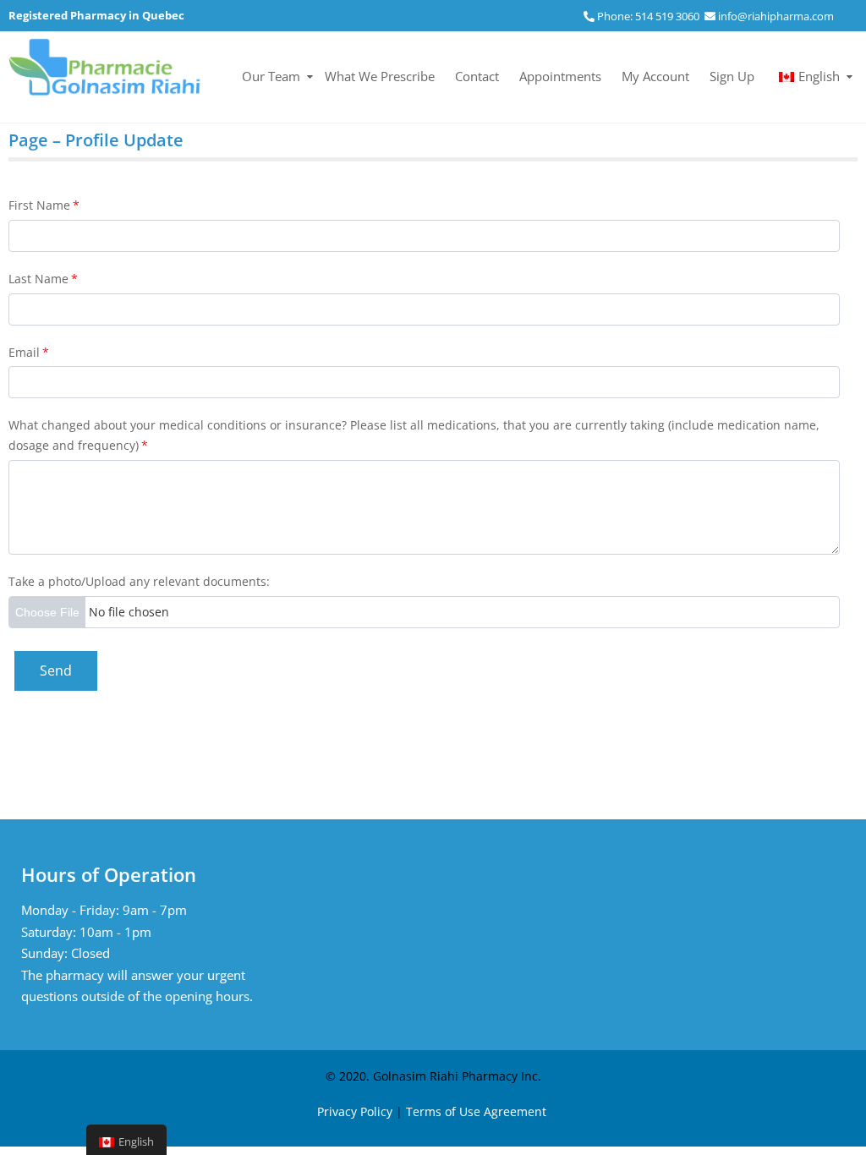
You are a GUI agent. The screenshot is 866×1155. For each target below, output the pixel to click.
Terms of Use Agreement (476, 1111)
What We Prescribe (380, 76)
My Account (655, 76)
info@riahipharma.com (776, 16)
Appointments (560, 76)
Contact (477, 76)
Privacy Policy (354, 1111)
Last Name (43, 279)
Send (56, 670)
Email (28, 352)
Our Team (271, 76)
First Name (43, 205)
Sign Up (732, 76)
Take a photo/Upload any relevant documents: (139, 581)
